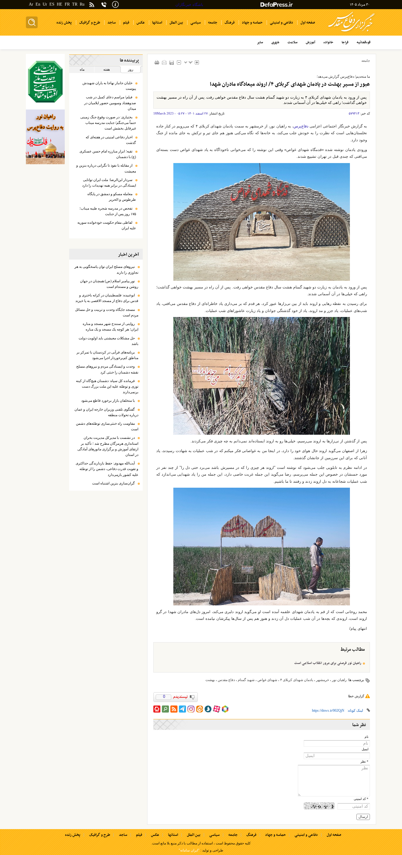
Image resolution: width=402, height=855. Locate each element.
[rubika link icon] (225, 709)
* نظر (364, 761)
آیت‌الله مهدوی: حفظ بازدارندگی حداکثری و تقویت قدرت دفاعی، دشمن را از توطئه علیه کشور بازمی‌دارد (107, 469)
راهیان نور (339, 680)
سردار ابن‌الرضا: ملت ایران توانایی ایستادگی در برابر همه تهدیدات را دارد (109, 182)
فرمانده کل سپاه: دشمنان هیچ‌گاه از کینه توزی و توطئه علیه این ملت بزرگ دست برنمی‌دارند (107, 386)
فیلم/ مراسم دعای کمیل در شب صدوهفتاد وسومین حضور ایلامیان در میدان (110, 102)
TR (74, 4)
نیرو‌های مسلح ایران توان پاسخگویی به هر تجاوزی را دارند (106, 269)
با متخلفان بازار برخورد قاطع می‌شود (108, 401)
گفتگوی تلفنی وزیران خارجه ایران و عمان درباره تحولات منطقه (106, 412)
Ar (31, 4)
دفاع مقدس (226, 680)
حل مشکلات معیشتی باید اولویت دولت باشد (108, 341)
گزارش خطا (356, 696)
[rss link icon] (173, 709)
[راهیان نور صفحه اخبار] (45, 136)
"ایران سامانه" (189, 850)
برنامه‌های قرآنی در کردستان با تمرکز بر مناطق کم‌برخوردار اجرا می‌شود (107, 355)
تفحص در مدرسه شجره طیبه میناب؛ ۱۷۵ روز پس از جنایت (107, 211)
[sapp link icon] (208, 709)
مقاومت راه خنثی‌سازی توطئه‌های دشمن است (107, 426)
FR (67, 4)
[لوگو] (351, 32)
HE (59, 4)
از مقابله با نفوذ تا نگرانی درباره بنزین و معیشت (106, 168)
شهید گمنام (246, 680)
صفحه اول (334, 835)
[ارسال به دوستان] (164, 62)
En (38, 4)
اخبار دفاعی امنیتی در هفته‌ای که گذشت (111, 140)
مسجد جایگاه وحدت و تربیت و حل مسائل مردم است (106, 312)
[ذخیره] (171, 62)
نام (366, 736)
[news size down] (179, 62)
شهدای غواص (267, 680)
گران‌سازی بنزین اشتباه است (113, 483)
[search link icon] (165, 709)
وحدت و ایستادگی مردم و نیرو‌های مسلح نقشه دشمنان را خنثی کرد (107, 369)
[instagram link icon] (191, 709)
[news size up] (197, 62)
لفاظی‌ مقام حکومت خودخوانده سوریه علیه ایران (106, 225)
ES (51, 4)
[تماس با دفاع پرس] (103, 5)
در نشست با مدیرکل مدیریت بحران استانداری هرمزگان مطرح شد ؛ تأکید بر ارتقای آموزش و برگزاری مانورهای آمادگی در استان (107, 446)
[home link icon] (156, 709)
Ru (82, 4)
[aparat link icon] (216, 709)
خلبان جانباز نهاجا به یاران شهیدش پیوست (109, 86)
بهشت (210, 680)
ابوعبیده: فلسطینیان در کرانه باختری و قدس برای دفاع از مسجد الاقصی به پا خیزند (106, 298)
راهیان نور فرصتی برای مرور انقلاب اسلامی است (327, 663)
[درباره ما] (115, 4)
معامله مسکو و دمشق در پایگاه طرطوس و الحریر (111, 197)
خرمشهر (322, 680)
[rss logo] (92, 5)
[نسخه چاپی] (157, 62)
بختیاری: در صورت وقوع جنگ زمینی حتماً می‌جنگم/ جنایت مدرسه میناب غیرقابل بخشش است (108, 122)
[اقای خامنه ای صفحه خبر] (45, 81)
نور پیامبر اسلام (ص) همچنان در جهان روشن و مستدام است (109, 284)
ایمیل (365, 749)
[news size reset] (188, 62)
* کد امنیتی (361, 799)
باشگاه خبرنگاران (189, 4)
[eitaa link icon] (199, 709)
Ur (45, 4)
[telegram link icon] (182, 709)
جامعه (365, 61)
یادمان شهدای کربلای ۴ (296, 680)
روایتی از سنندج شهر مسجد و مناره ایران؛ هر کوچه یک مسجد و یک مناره (110, 326)
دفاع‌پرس (300, 126)
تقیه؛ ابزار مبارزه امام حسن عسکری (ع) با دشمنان (107, 154)
